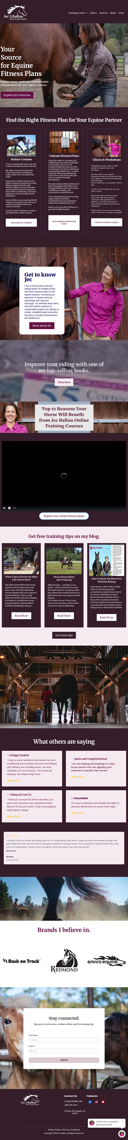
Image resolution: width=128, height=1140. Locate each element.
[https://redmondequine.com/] (63, 960)
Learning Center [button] (77, 13)
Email (32, 1046)
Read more (11, 851)
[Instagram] (96, 1102)
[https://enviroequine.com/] (106, 960)
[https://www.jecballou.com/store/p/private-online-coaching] (64, 142)
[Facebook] (90, 1102)
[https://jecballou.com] (15, 12)
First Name (33, 1035)
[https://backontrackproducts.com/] (21, 960)
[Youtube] (103, 1102)
